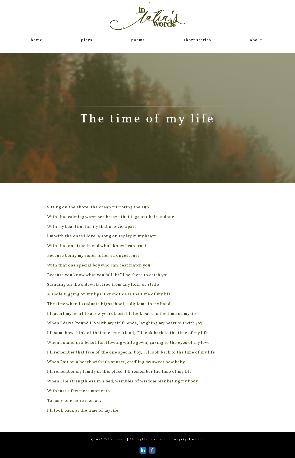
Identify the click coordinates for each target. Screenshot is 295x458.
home (36, 40)
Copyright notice (187, 439)
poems (138, 40)
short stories (197, 40)
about (256, 40)
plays (86, 40)
